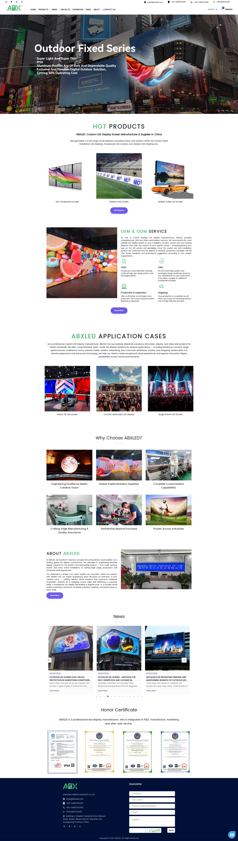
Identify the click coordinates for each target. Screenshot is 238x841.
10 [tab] (130, 696)
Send (171, 830)
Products (43, 9)
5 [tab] (111, 696)
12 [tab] (137, 696)
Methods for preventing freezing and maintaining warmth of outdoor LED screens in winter (118, 680)
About (97, 9)
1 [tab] (96, 696)
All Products (119, 210)
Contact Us (109, 9)
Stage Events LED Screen (119, 414)
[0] (222, 9)
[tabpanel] (70, 660)
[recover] (232, 834)
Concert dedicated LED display (67, 414)
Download (78, 9)
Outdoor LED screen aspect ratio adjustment (164, 679)
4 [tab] (108, 696)
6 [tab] (115, 696)
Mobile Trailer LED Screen (119, 201)
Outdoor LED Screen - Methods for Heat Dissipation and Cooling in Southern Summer (68, 680)
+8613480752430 (223, 2)
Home (33, 9)
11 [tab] (134, 696)
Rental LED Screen (170, 414)
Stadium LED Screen (67, 201)
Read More (119, 310)
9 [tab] (126, 696)
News (54, 9)
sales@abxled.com (155, 2)
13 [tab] (141, 696)
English (228, 9)
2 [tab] (100, 696)
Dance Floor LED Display (170, 201)
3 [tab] (104, 696)
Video (88, 9)
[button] (6, 64)
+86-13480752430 (178, 2)
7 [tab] (119, 696)
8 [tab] (122, 696)
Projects (65, 9)
